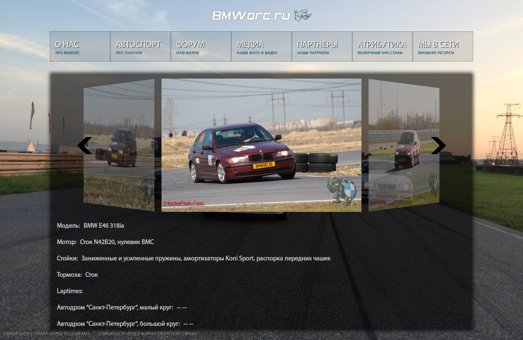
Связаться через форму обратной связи (148, 333)
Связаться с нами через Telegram (45, 333)
